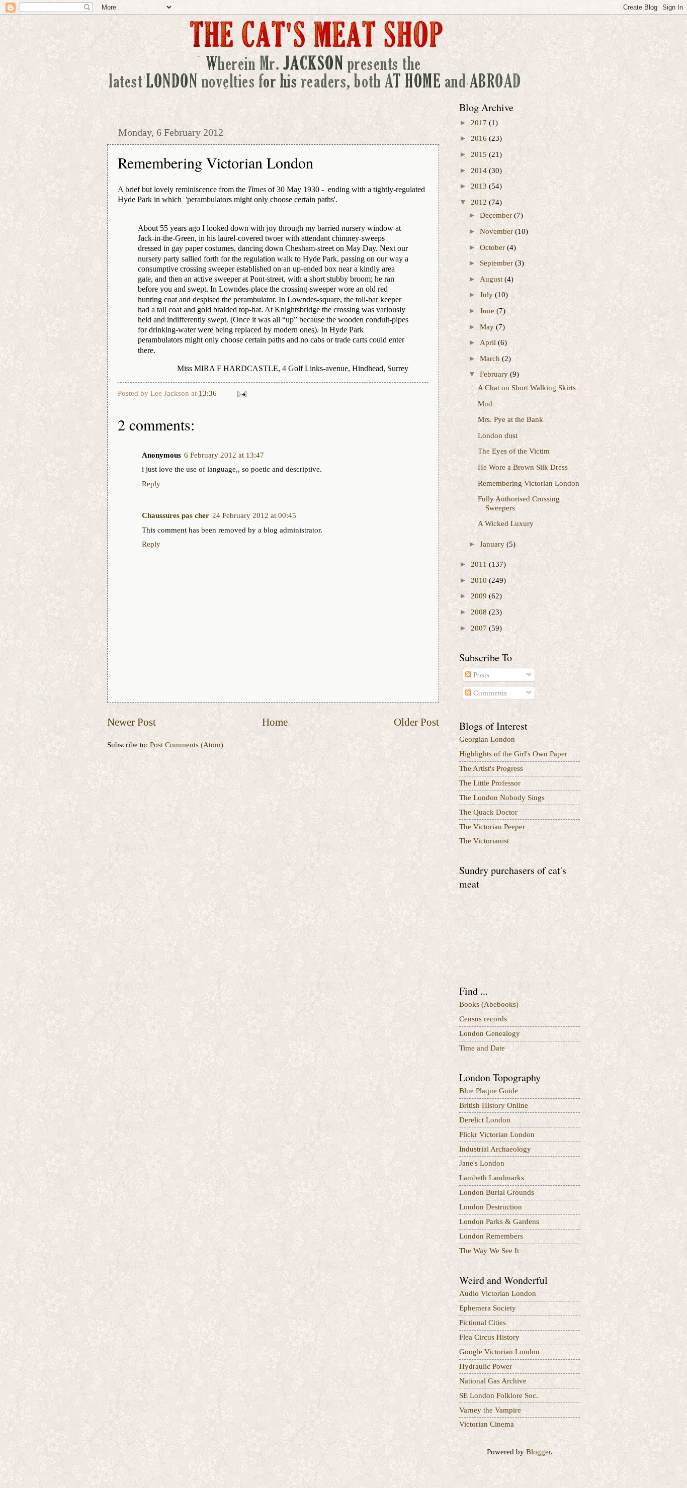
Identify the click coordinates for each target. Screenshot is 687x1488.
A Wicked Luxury (506, 523)
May (488, 327)
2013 (480, 186)
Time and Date (482, 1048)
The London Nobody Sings (502, 798)
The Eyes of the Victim (514, 451)
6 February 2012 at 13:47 (224, 455)
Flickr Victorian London (497, 1134)
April (489, 342)
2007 (480, 628)
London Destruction (490, 1207)
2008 (480, 612)
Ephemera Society (487, 1308)
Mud (485, 404)
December (497, 215)
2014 (480, 170)
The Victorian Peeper (492, 827)
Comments (489, 693)
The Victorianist (484, 841)
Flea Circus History (489, 1337)
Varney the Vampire (490, 1410)
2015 (480, 154)
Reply (151, 484)
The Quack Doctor (488, 812)
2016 (480, 138)
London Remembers (491, 1236)
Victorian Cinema (486, 1424)
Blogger (538, 1452)
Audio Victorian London (497, 1293)
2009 (480, 596)
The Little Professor (490, 783)
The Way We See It (489, 1251)
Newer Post (131, 722)
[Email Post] (240, 393)
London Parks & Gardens (499, 1221)
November (497, 231)
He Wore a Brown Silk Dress (523, 467)
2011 (480, 564)
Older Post (416, 722)
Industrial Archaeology (495, 1149)
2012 (480, 202)
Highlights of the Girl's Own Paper (513, 754)
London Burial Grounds (496, 1192)
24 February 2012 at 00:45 (254, 515)
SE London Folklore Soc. (498, 1395)
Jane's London (481, 1163)
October (493, 247)
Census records (483, 1019)
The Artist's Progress (491, 768)
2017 (480, 123)
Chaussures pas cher (175, 515)
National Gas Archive (493, 1381)
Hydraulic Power (485, 1366)
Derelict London (484, 1120)
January (493, 544)
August (492, 279)
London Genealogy (489, 1033)
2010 (480, 580)
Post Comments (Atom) (186, 745)
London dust (498, 435)
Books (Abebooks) (489, 1004)
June (488, 311)
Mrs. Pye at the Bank (510, 419)
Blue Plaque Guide (488, 1091)
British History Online (493, 1105)
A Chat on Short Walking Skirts (527, 388)
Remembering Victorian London (528, 483)
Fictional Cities (482, 1323)
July (487, 295)
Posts (480, 675)
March (491, 359)
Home (275, 722)
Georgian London (487, 739)
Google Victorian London (499, 1352)
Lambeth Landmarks (491, 1178)
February (495, 374)
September (497, 263)
